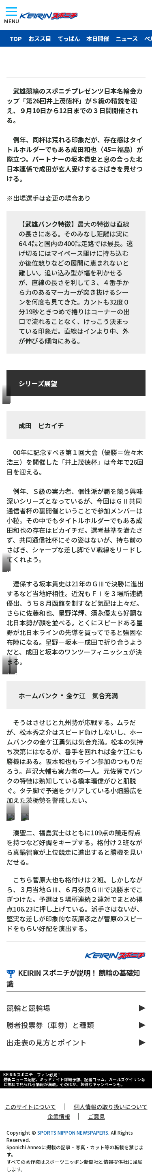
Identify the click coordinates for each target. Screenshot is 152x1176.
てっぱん (69, 38)
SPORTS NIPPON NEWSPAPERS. (73, 1132)
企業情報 (58, 1116)
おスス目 (39, 38)
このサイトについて (30, 1107)
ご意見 (96, 1116)
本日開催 (97, 38)
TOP (16, 38)
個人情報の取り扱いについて (111, 1107)
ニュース (127, 38)
